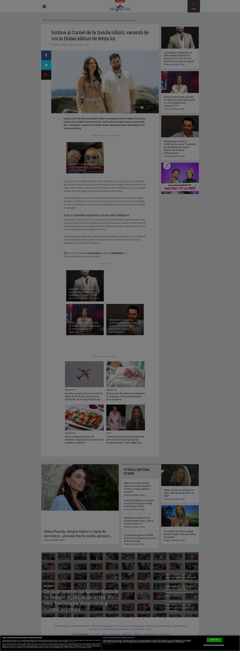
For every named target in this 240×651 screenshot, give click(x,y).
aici (38, 646)
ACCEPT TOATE (214, 639)
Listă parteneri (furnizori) (108, 643)
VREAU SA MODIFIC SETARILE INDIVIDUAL (214, 645)
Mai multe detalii (73, 641)
